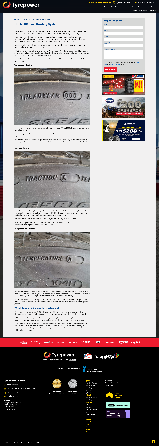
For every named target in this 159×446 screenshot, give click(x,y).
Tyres (106, 7)
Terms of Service (115, 64)
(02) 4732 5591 (124, 2)
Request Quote (110, 69)
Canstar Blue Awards (111, 383)
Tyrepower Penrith (101, 2)
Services (122, 7)
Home (18, 19)
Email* (106, 37)
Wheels (113, 7)
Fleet (135, 10)
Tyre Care (89, 390)
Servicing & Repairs (92, 410)
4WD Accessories (91, 405)
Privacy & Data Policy (14, 443)
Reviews (153, 10)
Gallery (145, 10)
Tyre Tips (88, 393)
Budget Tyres (109, 385)
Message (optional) (110, 49)
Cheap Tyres (109, 388)
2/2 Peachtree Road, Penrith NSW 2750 (22, 389)
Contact (141, 7)
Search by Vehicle (91, 383)
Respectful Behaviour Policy (38, 443)
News (140, 10)
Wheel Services (90, 414)
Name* (106, 25)
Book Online (151, 7)
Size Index (108, 381)
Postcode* (107, 43)
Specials (132, 7)
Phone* (106, 31)
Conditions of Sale (25, 443)
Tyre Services (90, 412)
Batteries (88, 407)
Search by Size (90, 385)
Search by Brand (91, 388)
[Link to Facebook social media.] (153, 441)
